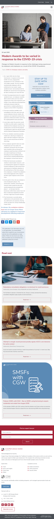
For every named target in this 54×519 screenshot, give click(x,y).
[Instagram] (12, 504)
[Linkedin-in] (2, 504)
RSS (6, 515)
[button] (2, 222)
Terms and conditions (13, 515)
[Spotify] (9, 504)
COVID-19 (8, 70)
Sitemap (34, 517)
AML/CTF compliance (16, 517)
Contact (47, 2)
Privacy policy (22, 515)
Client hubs (41, 2)
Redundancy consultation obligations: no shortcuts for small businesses (26, 287)
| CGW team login (26, 517)
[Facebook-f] (6, 504)
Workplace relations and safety (20, 70)
